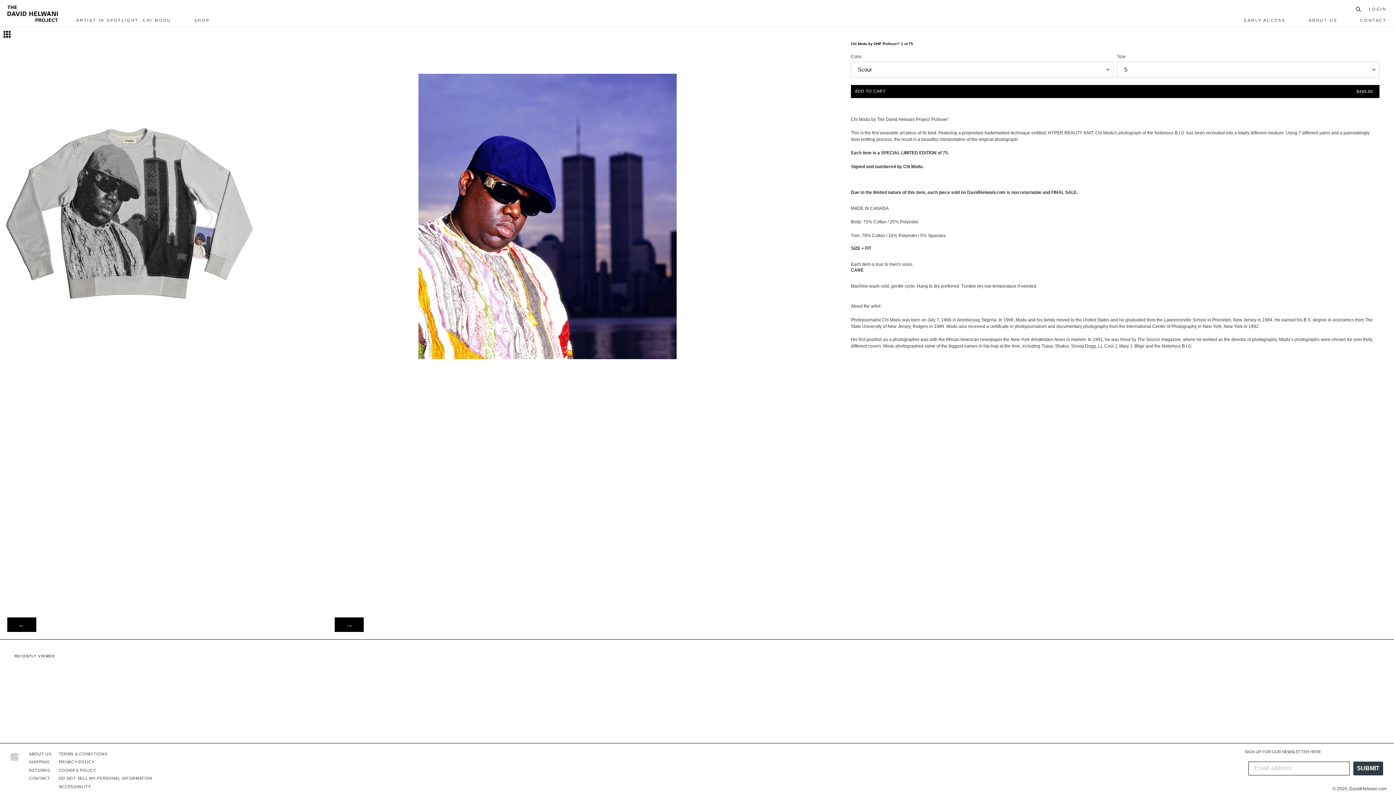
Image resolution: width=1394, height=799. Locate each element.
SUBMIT (1368, 768)
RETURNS (39, 770)
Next (349, 624)
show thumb (7, 34)
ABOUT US (40, 754)
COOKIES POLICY (77, 770)
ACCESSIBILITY (75, 786)
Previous (21, 624)
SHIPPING (39, 762)
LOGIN (1378, 9)
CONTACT (39, 778)
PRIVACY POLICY (77, 762)
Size (1121, 56)
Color (856, 56)
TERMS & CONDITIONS (83, 754)
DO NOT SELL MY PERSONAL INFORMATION (106, 778)
